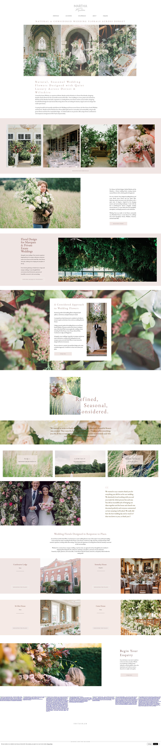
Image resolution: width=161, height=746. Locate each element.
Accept (155, 744)
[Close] (159, 744)
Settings (149, 744)
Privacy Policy (49, 744)
